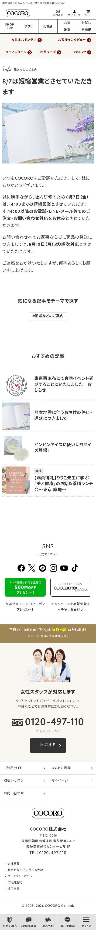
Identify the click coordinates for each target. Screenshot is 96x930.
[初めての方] (9, 920)
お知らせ (80, 52)
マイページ (60, 781)
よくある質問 (61, 768)
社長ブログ (48, 52)
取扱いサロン (14, 781)
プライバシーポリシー (21, 876)
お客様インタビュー (72, 40)
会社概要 (14, 864)
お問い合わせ (14, 793)
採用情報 (14, 889)
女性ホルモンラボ (24, 40)
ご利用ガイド (13, 768)
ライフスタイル (16, 52)
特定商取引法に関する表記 (25, 870)
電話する (48, 745)
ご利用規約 (15, 882)
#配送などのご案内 (48, 316)
